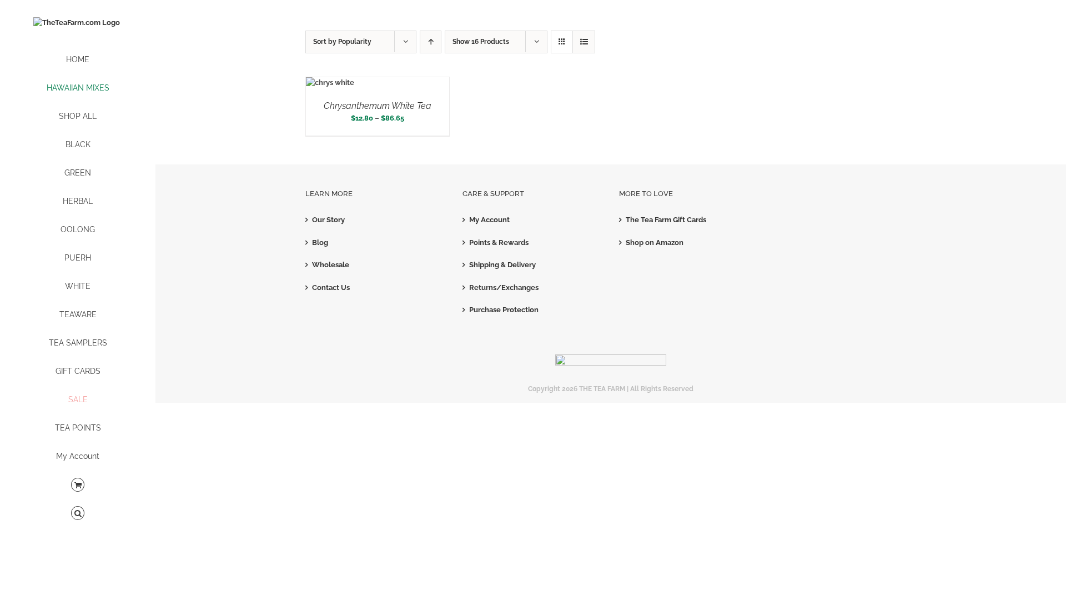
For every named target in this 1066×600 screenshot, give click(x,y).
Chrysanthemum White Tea (377, 106)
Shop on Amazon (654, 242)
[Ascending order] (430, 42)
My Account (489, 220)
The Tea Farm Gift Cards (666, 220)
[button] (77, 513)
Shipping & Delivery (502, 265)
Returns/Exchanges (504, 287)
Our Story (328, 220)
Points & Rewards (499, 242)
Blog (320, 242)
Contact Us (331, 287)
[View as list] (584, 42)
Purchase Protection (504, 310)
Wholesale (330, 265)
